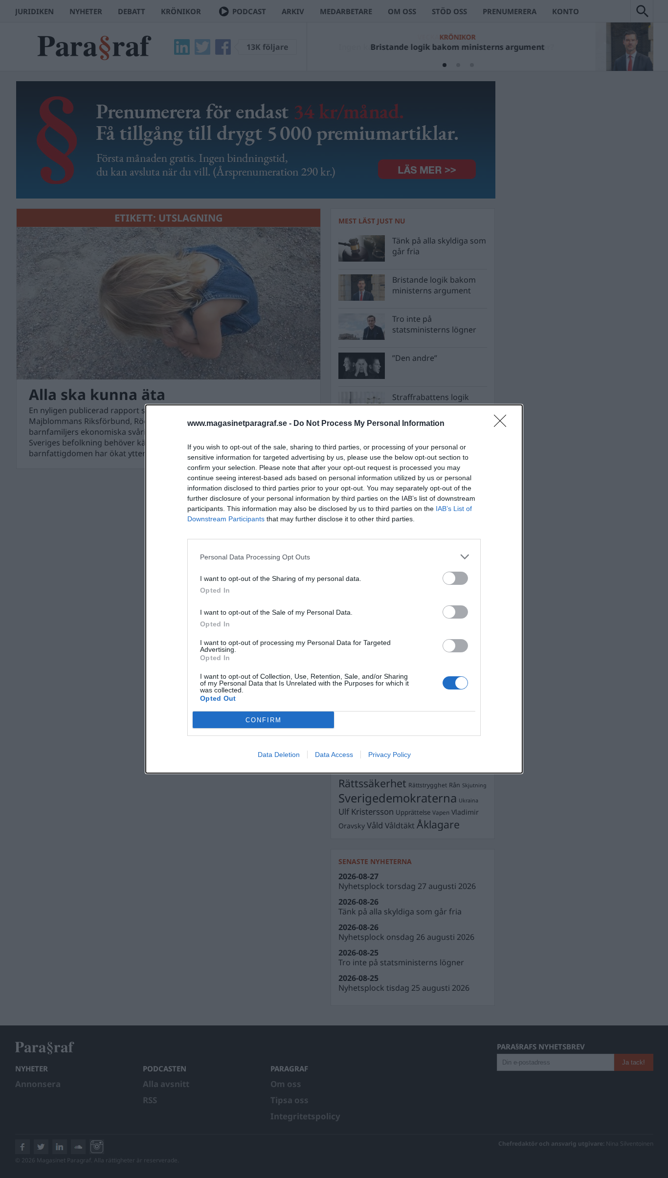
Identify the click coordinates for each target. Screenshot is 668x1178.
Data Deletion (279, 754)
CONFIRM (263, 720)
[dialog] (334, 589)
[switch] (455, 578)
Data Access (334, 754)
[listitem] (334, 557)
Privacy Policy (389, 754)
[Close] (503, 424)
